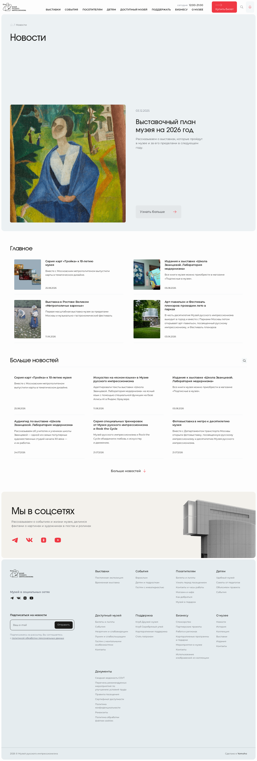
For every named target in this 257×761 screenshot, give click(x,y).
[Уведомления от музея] (250, 7)
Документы (103, 671)
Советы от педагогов (228, 582)
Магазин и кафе (185, 592)
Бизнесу (181, 9)
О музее (197, 9)
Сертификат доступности (109, 699)
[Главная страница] (14, 7)
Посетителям (93, 9)
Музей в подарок (186, 602)
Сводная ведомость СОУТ (109, 678)
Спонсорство (183, 622)
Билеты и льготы (185, 577)
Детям (111, 9)
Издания (221, 641)
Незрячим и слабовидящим (111, 631)
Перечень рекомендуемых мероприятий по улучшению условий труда (110, 686)
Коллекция (222, 631)
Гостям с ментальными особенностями (108, 643)
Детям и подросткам (147, 582)
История (221, 626)
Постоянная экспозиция (109, 577)
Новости (221, 622)
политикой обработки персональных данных (38, 638)
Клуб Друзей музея (147, 622)
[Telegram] (15, 540)
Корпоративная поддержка (151, 631)
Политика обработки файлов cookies (107, 719)
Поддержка (144, 615)
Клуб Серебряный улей (149, 626)
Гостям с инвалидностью (150, 587)
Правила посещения (107, 694)
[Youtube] (57, 540)
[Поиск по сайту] (242, 7)
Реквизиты (101, 712)
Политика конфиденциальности (107, 706)
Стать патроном (144, 636)
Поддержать (161, 9)
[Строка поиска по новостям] (244, 360)
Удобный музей (225, 577)
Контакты (100, 649)
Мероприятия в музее (189, 645)
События (71, 9)
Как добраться (184, 597)
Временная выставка (107, 582)
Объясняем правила (228, 587)
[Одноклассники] (43, 540)
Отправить (63, 624)
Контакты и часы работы (190, 587)
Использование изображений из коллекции (192, 656)
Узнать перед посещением (191, 582)
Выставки (53, 9)
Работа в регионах (186, 631)
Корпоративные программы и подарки (192, 638)
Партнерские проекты (189, 626)
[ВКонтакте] (29, 540)
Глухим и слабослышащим (110, 636)
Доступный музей (133, 9)
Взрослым (142, 577)
